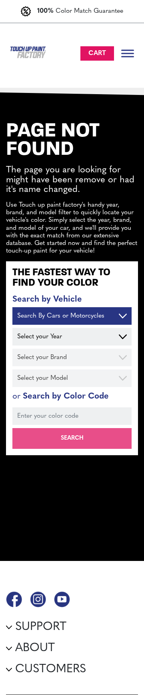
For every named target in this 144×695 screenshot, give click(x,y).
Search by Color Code (60, 396)
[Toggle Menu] (127, 53)
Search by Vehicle (47, 299)
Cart (97, 53)
